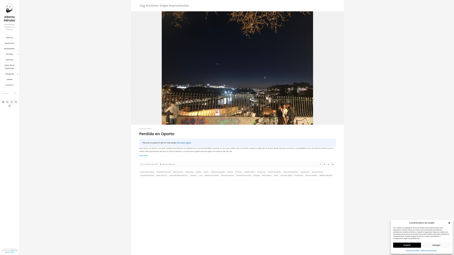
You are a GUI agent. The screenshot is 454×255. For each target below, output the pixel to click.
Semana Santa (317, 172)
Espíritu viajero (249, 172)
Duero (276, 175)
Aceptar (407, 245)
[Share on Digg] (332, 164)
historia (230, 172)
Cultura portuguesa (218, 172)
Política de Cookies (412, 250)
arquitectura (305, 172)
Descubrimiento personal (179, 175)
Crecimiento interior (147, 172)
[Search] (15, 93)
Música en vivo (161, 175)
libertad (198, 172)
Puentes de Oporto (274, 172)
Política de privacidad (429, 250)
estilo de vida (178, 172)
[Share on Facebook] (320, 164)
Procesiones (299, 175)
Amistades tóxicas (147, 175)
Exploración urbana (212, 175)
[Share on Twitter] (324, 164)
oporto (206, 172)
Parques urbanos (227, 175)
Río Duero (238, 172)
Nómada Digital (145, 129)
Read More (143, 155)
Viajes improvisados (290, 172)
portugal (256, 175)
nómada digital (286, 175)
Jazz (200, 175)
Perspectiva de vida (164, 172)
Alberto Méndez (168, 164)
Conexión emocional (243, 175)
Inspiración (189, 172)
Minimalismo (267, 175)
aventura (193, 175)
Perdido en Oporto (156, 133)
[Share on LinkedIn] (328, 164)
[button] (449, 223)
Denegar (436, 245)
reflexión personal (326, 175)
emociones (261, 172)
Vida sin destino (311, 175)
